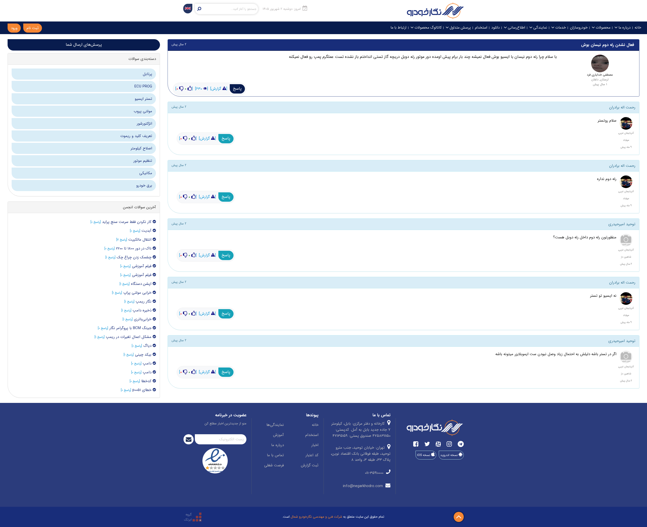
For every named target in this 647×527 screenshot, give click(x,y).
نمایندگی (539, 28)
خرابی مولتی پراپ (138, 293)
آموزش (278, 435)
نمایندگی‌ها (275, 425)
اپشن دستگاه (142, 284)
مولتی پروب (143, 111)
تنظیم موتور (142, 161)
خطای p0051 (142, 390)
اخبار (314, 445)
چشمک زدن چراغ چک (135, 257)
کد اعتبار (312, 455)
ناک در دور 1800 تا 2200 (134, 248)
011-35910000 (375, 473)
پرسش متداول (460, 28)
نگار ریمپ (144, 302)
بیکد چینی (144, 355)
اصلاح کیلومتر (141, 148)
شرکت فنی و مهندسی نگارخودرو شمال (316, 516)
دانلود (495, 28)
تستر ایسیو (143, 99)
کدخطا (147, 381)
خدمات (560, 28)
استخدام (481, 28)
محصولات (602, 28)
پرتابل (147, 74)
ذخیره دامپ (143, 310)
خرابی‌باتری (143, 319)
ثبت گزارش (309, 465)
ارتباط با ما (398, 28)
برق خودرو (144, 185)
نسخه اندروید (449, 455)
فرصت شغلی (274, 465)
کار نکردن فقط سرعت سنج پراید (127, 222)
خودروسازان (579, 28)
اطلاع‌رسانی (516, 28)
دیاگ (147, 346)
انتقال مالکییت (140, 240)
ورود (14, 28)
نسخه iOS (424, 455)
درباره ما (624, 28)
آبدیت (147, 231)
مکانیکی (145, 173)
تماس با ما (275, 455)
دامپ (148, 363)
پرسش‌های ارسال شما (84, 44)
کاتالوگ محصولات (427, 28)
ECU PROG (143, 86)
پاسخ (237, 88)
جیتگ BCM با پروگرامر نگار (131, 328)
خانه (638, 28)
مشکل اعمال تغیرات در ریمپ (129, 337)
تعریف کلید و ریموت (136, 136)
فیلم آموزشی (142, 266)
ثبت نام (33, 28)
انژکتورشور (144, 124)
